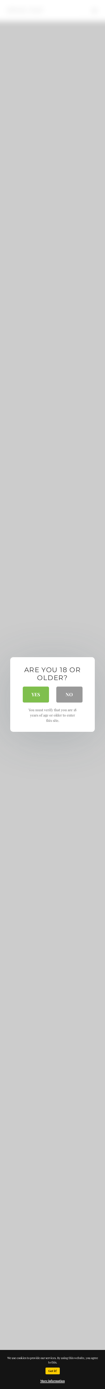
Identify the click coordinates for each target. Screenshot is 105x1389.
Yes (36, 694)
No (69, 694)
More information (52, 1381)
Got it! (52, 1371)
